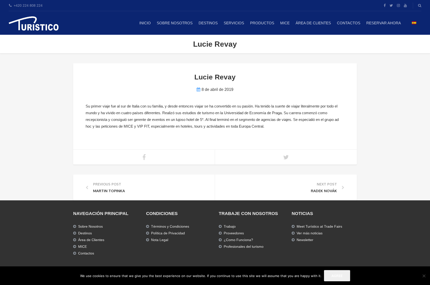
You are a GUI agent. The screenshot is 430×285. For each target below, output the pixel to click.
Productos (262, 23)
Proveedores (234, 233)
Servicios (234, 23)
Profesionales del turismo (244, 247)
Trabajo (230, 226)
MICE (285, 23)
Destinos (208, 23)
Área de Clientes (313, 23)
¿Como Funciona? (238, 240)
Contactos (348, 23)
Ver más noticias (309, 233)
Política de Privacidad (168, 233)
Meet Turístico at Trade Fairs (319, 226)
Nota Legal (159, 240)
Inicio (145, 23)
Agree (337, 276)
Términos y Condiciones (170, 226)
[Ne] (423, 275)
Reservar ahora (383, 23)
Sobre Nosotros (175, 23)
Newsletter (305, 240)
